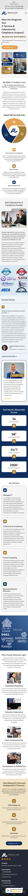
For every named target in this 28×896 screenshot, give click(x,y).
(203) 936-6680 (7, 871)
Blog (14, 2)
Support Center (14, 4)
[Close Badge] (22, 888)
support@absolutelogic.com (10, 874)
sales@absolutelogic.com (9, 885)
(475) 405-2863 (7, 883)
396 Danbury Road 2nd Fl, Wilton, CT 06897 (12, 865)
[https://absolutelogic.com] (10, 13)
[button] (25, 13)
